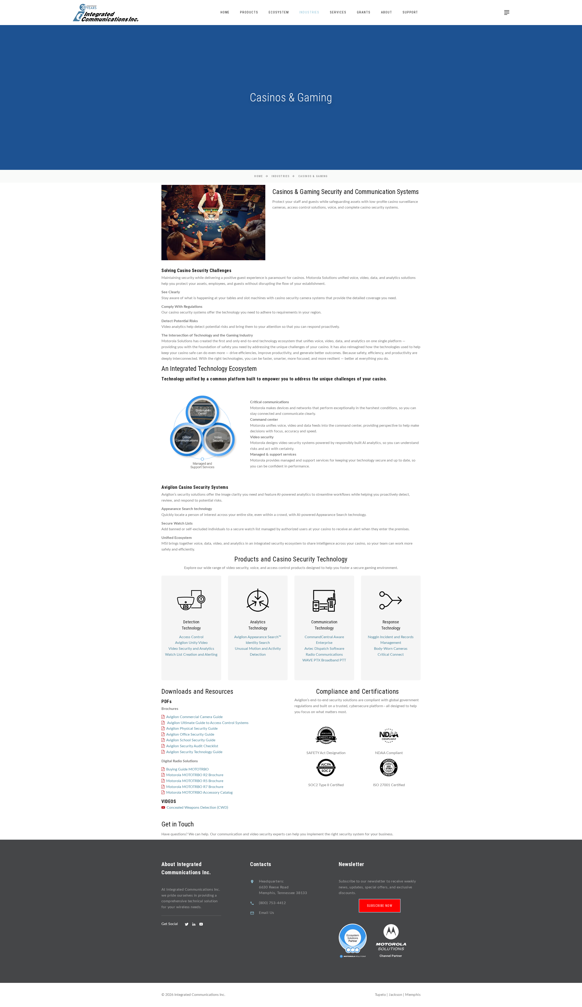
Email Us (266, 913)
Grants (364, 12)
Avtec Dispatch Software (324, 648)
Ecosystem (279, 12)
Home (225, 12)
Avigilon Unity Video (191, 643)
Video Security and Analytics (191, 648)
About (386, 12)
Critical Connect (391, 654)
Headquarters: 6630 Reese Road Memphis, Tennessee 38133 (283, 887)
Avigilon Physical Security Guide (192, 728)
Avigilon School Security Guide (190, 740)
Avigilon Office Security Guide (190, 734)
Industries (309, 12)
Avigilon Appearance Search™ (257, 637)
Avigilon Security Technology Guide (194, 752)
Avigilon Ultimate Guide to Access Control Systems (207, 723)
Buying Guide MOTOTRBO (187, 769)
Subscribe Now (379, 906)
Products (249, 12)
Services (338, 12)
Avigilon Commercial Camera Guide (194, 717)
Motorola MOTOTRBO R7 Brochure (194, 787)
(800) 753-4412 (272, 903)
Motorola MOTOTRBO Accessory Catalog (199, 792)
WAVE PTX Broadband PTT (324, 660)
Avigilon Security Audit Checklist (192, 746)
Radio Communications (324, 654)
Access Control (191, 637)
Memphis (413, 995)
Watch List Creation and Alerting (191, 654)
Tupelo (380, 995)
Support (410, 12)
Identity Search (258, 643)
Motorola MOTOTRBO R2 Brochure (194, 775)
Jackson (395, 995)
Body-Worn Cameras (390, 648)
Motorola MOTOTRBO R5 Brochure (194, 781)
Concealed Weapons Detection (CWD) (197, 807)
